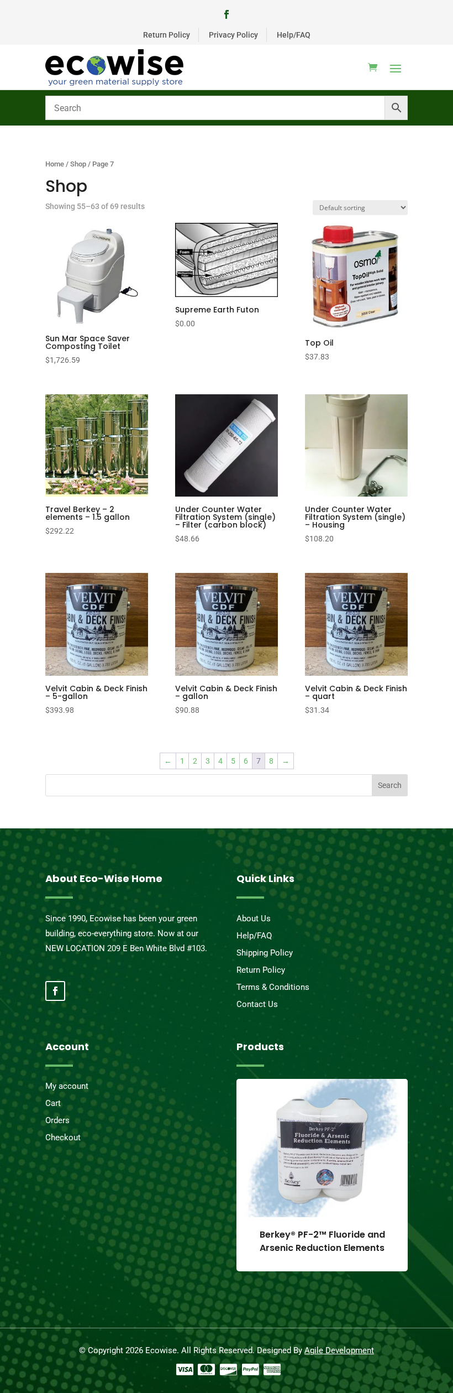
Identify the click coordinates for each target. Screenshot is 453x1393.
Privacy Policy (233, 34)
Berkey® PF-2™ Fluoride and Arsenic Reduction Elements (322, 1241)
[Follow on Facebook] (226, 14)
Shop (78, 164)
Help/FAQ (293, 34)
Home (54, 164)
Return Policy (166, 34)
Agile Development (339, 1350)
